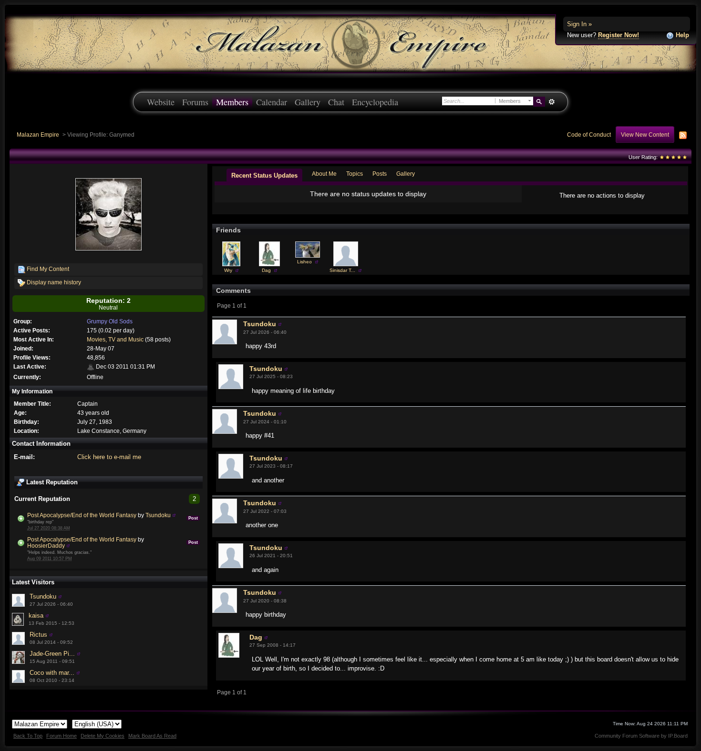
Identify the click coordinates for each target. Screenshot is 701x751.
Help (681, 35)
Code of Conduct (589, 134)
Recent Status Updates (264, 175)
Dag (266, 270)
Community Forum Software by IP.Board (641, 736)
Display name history (53, 282)
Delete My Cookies (102, 736)
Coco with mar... (52, 672)
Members (232, 102)
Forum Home (61, 736)
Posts (379, 173)
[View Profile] (174, 515)
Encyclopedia (375, 102)
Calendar (271, 102)
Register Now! (618, 35)
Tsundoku (158, 515)
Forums (195, 102)
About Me (324, 173)
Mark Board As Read (152, 736)
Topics (354, 173)
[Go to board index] (350, 43)
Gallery (307, 102)
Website (161, 102)
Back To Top (27, 736)
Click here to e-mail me (109, 457)
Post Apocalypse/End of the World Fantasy (81, 515)
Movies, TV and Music (115, 339)
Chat (336, 102)
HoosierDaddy (46, 545)
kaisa (36, 615)
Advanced (551, 102)
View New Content (645, 134)
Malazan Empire (38, 134)
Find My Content (47, 269)
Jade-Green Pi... (52, 653)
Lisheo (304, 261)
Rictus (38, 634)
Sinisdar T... (342, 270)
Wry (228, 270)
